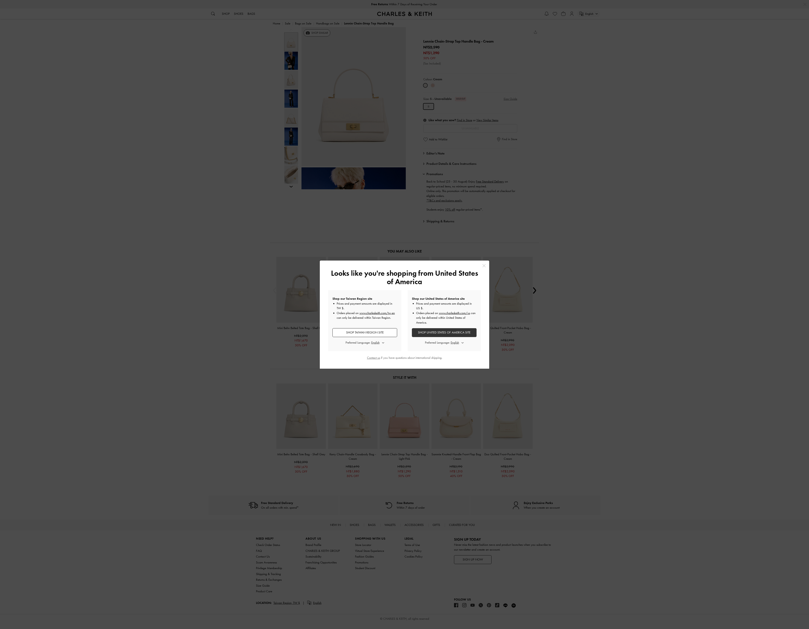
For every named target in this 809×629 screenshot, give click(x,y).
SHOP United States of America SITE (444, 332)
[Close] (484, 266)
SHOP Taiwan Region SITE (365, 332)
